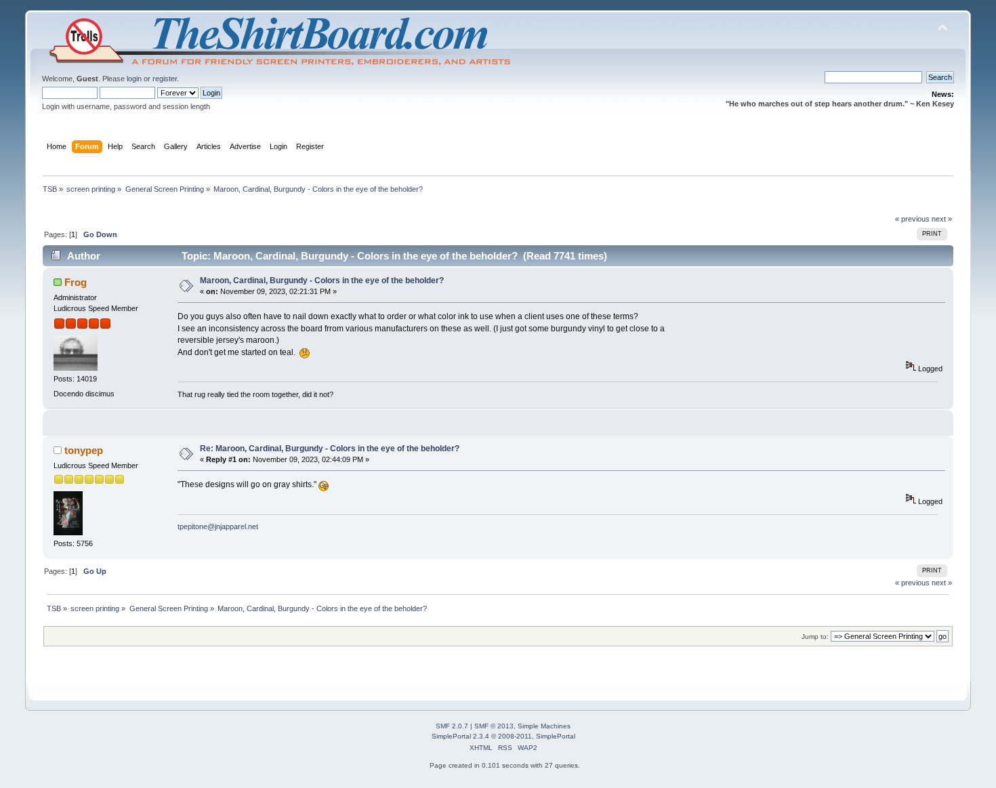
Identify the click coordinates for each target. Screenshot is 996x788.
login (134, 79)
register (164, 79)
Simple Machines (544, 726)
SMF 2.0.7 (452, 726)
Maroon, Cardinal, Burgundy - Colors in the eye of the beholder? (322, 280)
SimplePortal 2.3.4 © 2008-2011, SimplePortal (503, 736)
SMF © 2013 (494, 726)
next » (942, 219)
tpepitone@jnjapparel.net (218, 526)
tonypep (83, 450)
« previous (912, 219)
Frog (75, 282)
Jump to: (815, 636)
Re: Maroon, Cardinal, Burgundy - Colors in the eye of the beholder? (329, 448)
